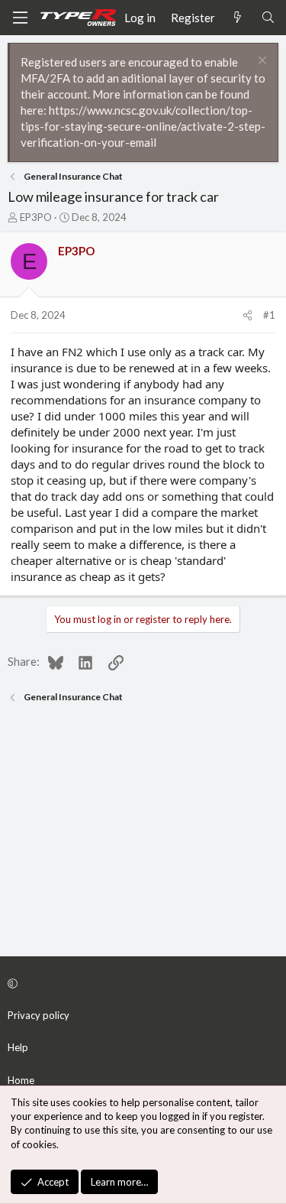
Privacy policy (38, 1015)
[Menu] (20, 17)
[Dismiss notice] (260, 62)
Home (21, 1080)
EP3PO (36, 217)
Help (18, 1047)
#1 (269, 315)
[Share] (247, 315)
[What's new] (237, 18)
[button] (141, 983)
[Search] (268, 18)
